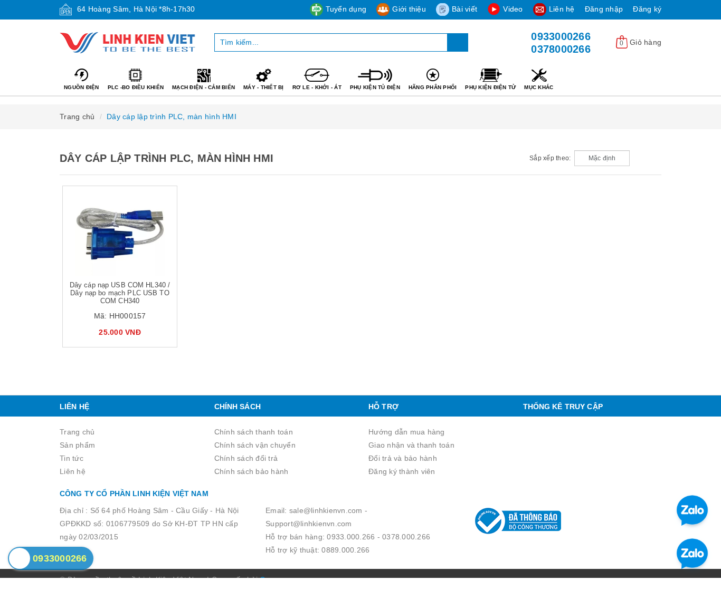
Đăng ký (647, 9)
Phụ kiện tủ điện (375, 87)
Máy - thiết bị (263, 87)
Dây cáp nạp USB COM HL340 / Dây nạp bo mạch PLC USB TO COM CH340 (120, 293)
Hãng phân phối (433, 87)
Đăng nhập (604, 9)
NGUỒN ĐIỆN (81, 87)
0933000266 (561, 36)
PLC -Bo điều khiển (136, 87)
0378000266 (561, 49)
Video (513, 9)
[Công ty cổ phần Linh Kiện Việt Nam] (129, 42)
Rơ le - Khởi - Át (316, 87)
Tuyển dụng (346, 9)
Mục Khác (538, 87)
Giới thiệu (409, 9)
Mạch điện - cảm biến (203, 87)
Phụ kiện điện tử (490, 87)
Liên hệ (562, 9)
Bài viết (464, 9)
